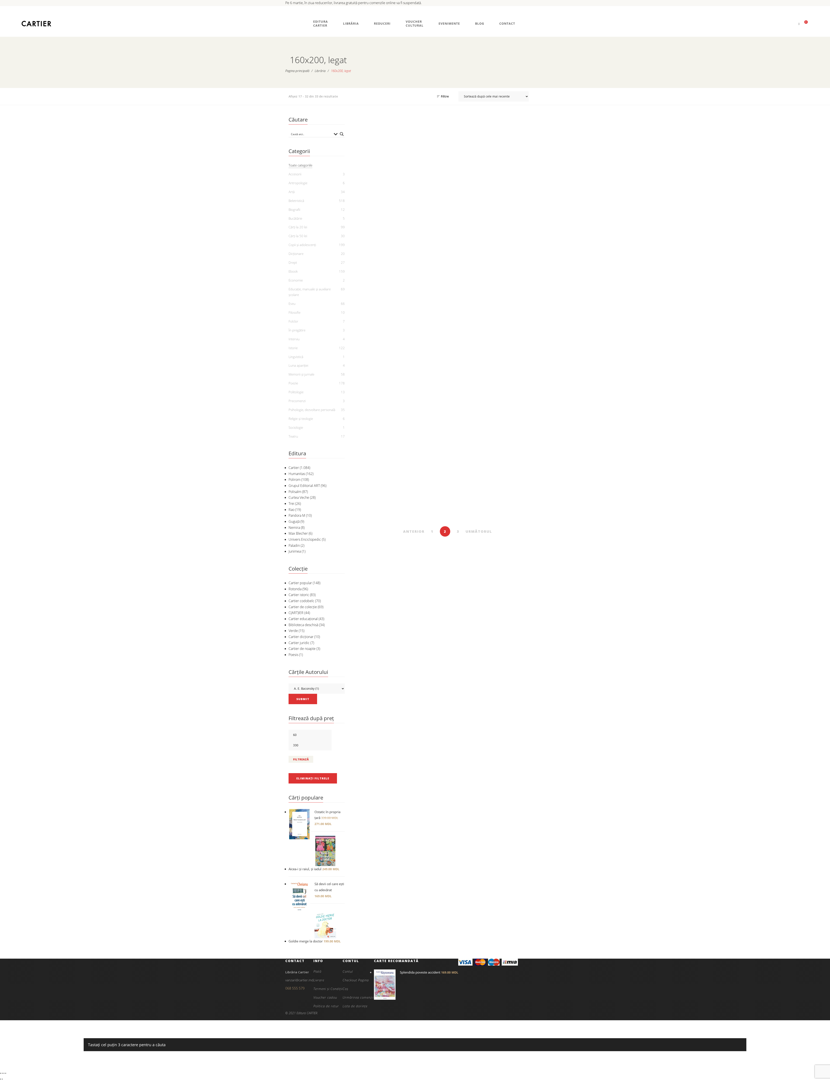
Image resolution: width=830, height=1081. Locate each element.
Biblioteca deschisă (303, 624)
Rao (291, 509)
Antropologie (298, 183)
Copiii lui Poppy (519, 188)
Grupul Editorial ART (304, 485)
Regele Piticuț (423, 381)
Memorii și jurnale (301, 374)
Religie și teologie (301, 418)
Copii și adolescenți (375, 181)
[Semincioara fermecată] (520, 448)
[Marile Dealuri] (520, 249)
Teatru (293, 436)
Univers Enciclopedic (305, 539)
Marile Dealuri (519, 291)
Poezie (293, 383)
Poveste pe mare (423, 291)
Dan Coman (377, 299)
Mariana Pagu (474, 394)
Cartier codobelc (301, 600)
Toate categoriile (300, 165)
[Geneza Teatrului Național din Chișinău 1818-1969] (471, 448)
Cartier (294, 467)
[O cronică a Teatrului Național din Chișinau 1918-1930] (423, 448)
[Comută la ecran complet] (2, 1073)
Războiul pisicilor (375, 196)
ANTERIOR (414, 531)
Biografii (294, 209)
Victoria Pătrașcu (378, 402)
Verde (293, 630)
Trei (291, 503)
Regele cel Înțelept (375, 490)
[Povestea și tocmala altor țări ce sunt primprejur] (520, 339)
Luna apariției (298, 365)
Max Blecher (298, 533)
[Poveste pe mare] (423, 249)
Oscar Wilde (426, 209)
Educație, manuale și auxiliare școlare (310, 292)
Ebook (293, 271)
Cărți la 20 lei (298, 227)
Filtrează (301, 759)
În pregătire (297, 330)
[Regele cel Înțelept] (375, 448)
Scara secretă (471, 291)
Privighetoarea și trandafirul (423, 198)
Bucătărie (295, 218)
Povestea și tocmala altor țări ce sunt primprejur (519, 395)
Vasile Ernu (377, 203)
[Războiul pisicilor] (375, 146)
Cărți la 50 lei (298, 236)
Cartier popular (300, 582)
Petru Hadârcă (425, 516)
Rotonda (295, 589)
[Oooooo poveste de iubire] (375, 339)
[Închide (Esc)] (5, 1073)
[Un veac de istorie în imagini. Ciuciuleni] (471, 339)
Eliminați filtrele (312, 778)
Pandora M (297, 515)
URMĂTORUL (479, 531)
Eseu (292, 303)
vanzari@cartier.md (299, 980)
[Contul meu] (791, 24)
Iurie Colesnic (473, 516)
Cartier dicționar (301, 636)
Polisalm (295, 491)
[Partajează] (3, 1073)
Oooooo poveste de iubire (375, 392)
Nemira (294, 527)
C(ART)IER (296, 612)
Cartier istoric (299, 594)
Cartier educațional (303, 618)
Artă (292, 192)
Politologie (296, 392)
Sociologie (296, 427)
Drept (293, 262)
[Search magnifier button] (342, 134)
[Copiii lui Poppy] (520, 146)
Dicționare (296, 253)
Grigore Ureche (522, 407)
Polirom (294, 479)
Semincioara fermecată (519, 490)
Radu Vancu (426, 389)
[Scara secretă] (471, 249)
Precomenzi (297, 401)
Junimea (295, 551)
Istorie (471, 374)
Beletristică (296, 200)
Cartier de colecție (303, 606)
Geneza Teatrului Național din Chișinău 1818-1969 (471, 503)
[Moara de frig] (375, 249)
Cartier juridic (299, 642)
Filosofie (294, 312)
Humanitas (297, 473)
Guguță (294, 521)
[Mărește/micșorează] (0, 1073)
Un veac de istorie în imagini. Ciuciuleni (471, 384)
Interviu (294, 339)
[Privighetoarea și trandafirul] (423, 146)
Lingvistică (296, 357)
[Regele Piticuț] (423, 339)
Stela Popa (377, 497)
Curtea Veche (299, 497)
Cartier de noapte (302, 648)
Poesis (293, 654)
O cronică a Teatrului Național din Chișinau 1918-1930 (423, 503)
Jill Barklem (522, 196)
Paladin (294, 545)
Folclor (293, 321)
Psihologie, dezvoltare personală (312, 410)
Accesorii (295, 174)
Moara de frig (375, 291)
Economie (296, 280)
